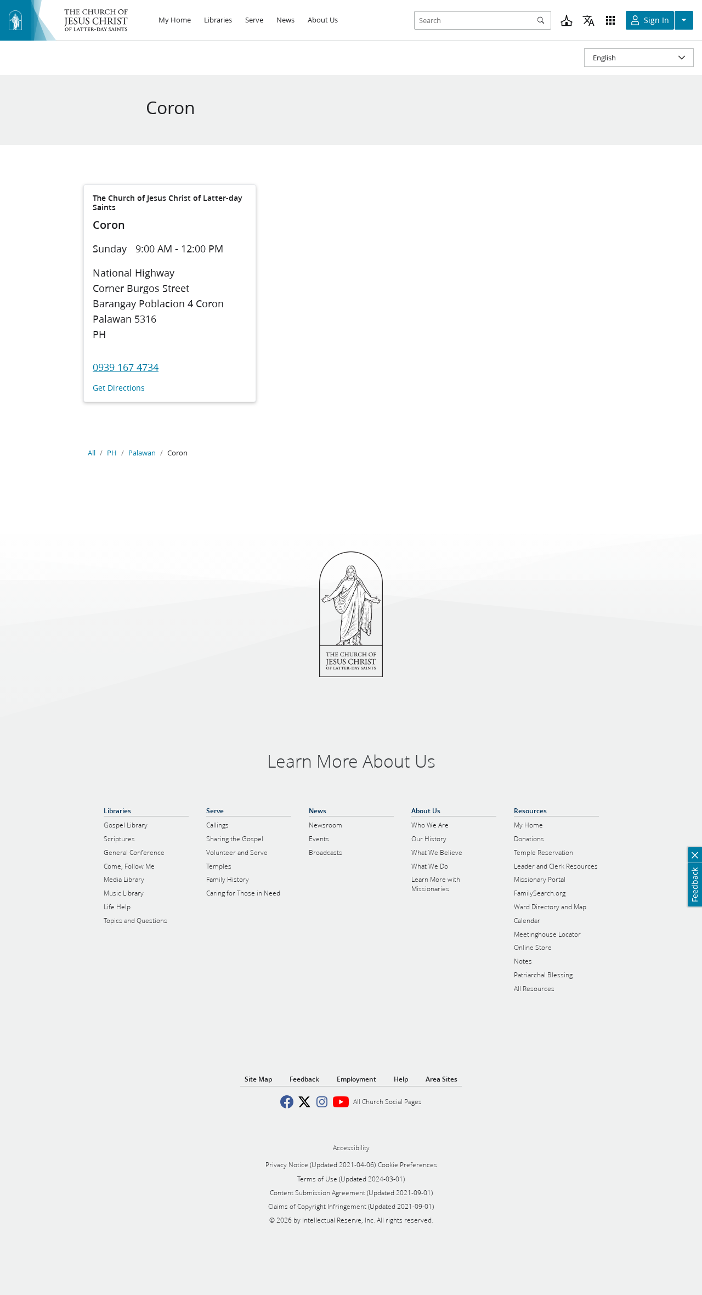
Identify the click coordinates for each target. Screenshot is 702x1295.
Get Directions (119, 388)
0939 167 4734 (125, 367)
